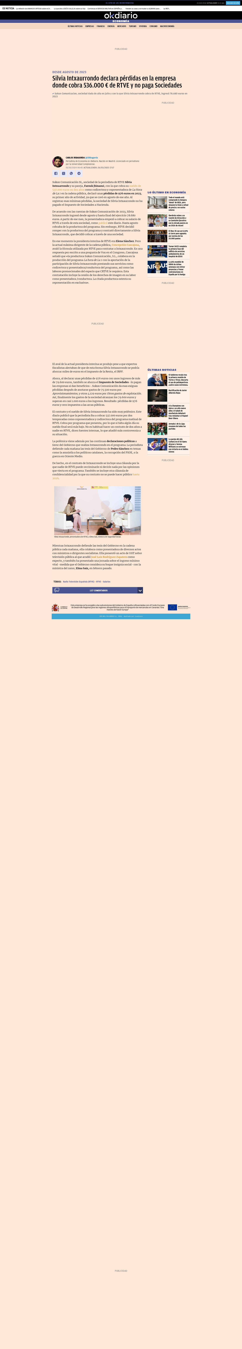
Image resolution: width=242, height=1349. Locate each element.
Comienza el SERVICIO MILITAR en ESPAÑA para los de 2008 (110, 9)
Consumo (153, 26)
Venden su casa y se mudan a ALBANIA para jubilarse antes (148, 9)
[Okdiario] (121, 15)
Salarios (106, 581)
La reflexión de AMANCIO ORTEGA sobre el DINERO (35, 9)
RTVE (98, 581)
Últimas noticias (75, 26)
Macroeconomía (167, 26)
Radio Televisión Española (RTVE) (78, 581)
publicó (103, 223)
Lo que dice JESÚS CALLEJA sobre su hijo (69, 9)
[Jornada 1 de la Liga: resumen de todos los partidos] (158, 429)
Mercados (121, 26)
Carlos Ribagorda (75, 157)
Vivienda (143, 26)
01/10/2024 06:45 (74, 167)
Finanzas (101, 26)
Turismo (132, 26)
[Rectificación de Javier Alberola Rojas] (158, 395)
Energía (111, 26)
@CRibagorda (91, 157)
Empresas (89, 26)
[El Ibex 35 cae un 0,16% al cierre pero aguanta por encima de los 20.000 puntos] (158, 236)
